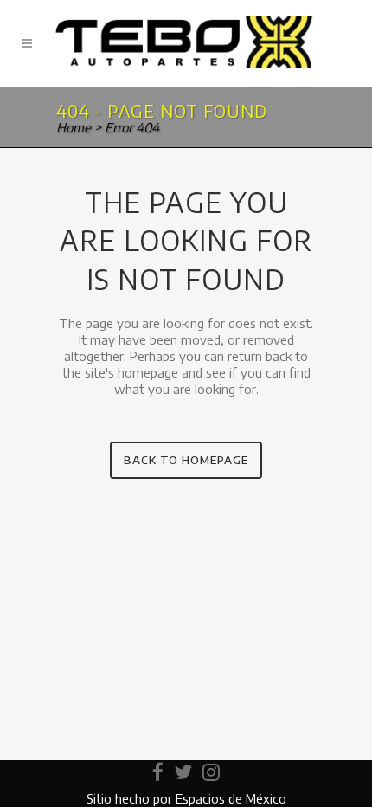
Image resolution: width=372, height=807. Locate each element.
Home (73, 127)
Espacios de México (231, 798)
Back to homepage (186, 460)
